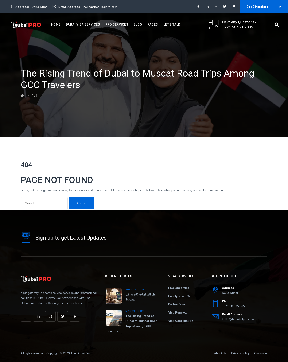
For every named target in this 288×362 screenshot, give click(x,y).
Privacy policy (240, 353)
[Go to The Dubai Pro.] (22, 95)
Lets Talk (171, 24)
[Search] (277, 24)
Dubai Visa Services (83, 24)
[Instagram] (215, 6)
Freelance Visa (178, 287)
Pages (153, 24)
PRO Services (116, 24)
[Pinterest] (233, 6)
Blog (138, 24)
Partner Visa (177, 304)
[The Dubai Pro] (26, 24)
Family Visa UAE (180, 296)
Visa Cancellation (180, 320)
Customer (260, 353)
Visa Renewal (177, 312)
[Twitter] (224, 6)
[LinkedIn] (207, 6)
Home (56, 24)
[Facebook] (198, 6)
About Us (220, 353)
